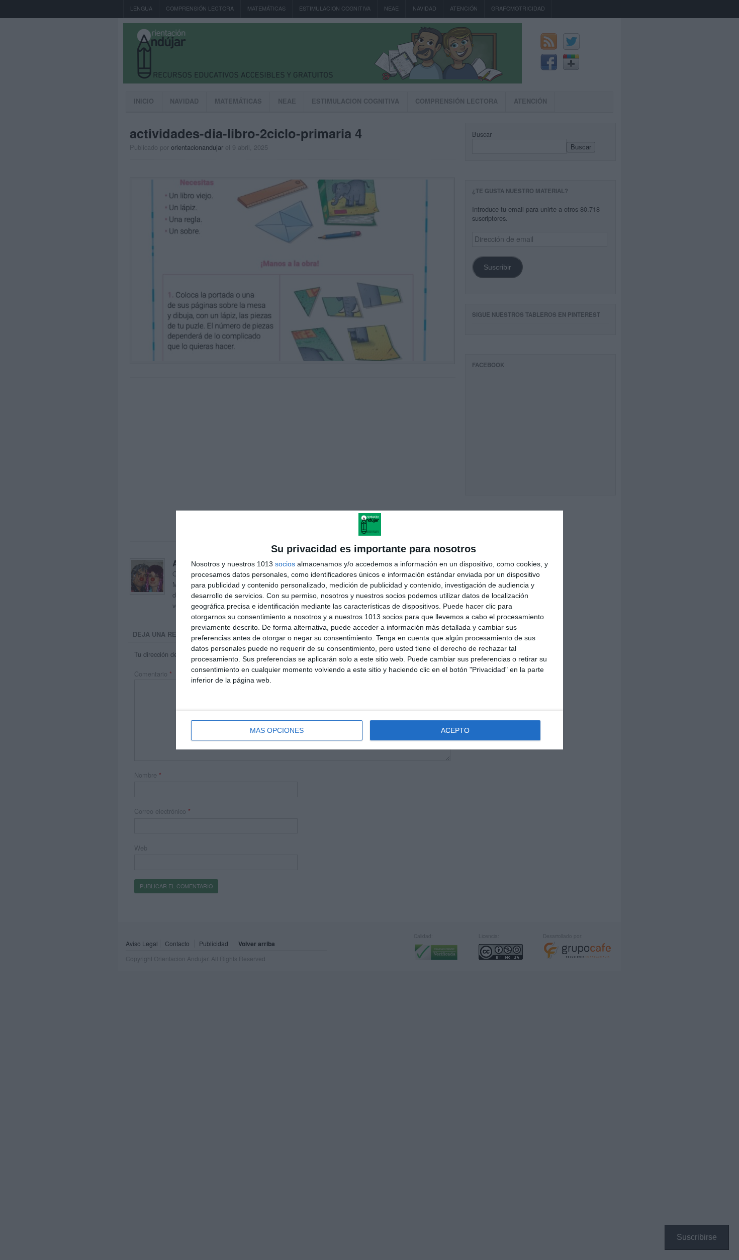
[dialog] (369, 630)
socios (285, 563)
